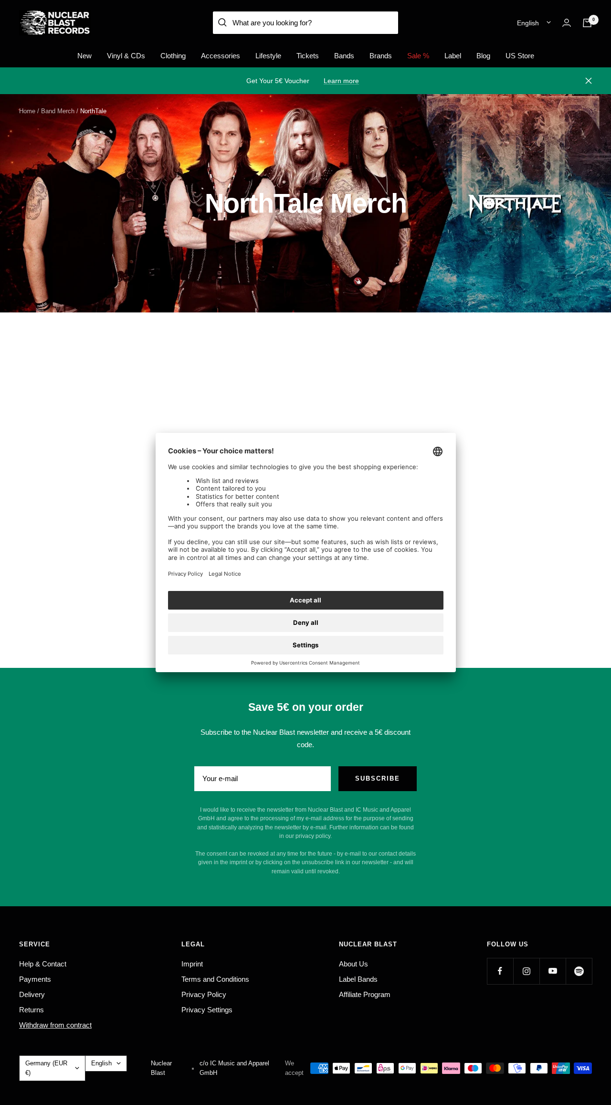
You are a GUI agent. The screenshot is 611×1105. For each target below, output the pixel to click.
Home (27, 111)
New (84, 56)
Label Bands (358, 979)
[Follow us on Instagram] (526, 971)
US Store (520, 56)
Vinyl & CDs (126, 56)
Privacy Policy (203, 994)
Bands (344, 56)
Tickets (307, 56)
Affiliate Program (364, 994)
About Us (353, 964)
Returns (31, 1010)
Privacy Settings (206, 1010)
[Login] (566, 23)
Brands (380, 56)
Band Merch (57, 111)
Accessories (220, 56)
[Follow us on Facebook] (500, 971)
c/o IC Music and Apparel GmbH (234, 1068)
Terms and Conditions (215, 979)
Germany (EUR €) (46, 1068)
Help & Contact (42, 964)
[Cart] (587, 23)
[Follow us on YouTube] (552, 971)
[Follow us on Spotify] (579, 971)
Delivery (32, 994)
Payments (35, 979)
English (528, 23)
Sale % (418, 56)
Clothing (173, 56)
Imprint (192, 964)
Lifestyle (268, 56)
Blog (483, 56)
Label (452, 56)
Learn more (341, 81)
